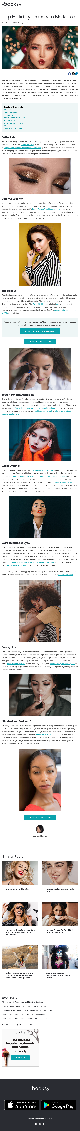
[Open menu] (77, 4)
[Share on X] (73, 73)
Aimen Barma (40, 836)
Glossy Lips (8, 126)
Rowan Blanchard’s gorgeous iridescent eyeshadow (36, 408)
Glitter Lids (8, 110)
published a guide (62, 663)
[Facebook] (36, 1124)
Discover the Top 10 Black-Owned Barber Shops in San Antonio (27, 1010)
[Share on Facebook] (69, 73)
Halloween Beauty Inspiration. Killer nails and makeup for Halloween (20, 932)
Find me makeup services (40, 341)
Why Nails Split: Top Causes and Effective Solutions (22, 1002)
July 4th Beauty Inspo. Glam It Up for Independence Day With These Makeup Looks (19, 975)
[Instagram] (44, 1124)
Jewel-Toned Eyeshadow (14, 118)
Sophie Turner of (52, 476)
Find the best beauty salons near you (17, 1024)
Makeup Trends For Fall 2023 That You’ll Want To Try (59, 931)
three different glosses (16, 663)
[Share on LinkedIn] (76, 73)
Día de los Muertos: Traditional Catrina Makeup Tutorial (58, 975)
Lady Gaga (30, 476)
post (58, 304)
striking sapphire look (43, 411)
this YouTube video (65, 574)
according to (43, 734)
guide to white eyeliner (64, 482)
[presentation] (20, 873)
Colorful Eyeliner (10, 112)
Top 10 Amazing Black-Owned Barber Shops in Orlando (24, 1018)
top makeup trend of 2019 (42, 470)
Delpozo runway (27, 144)
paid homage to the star (16, 565)
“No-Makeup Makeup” (13, 128)
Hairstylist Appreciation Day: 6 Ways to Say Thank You (24, 1006)
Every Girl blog (39, 304)
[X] (40, 1124)
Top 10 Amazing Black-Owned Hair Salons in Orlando (23, 1014)
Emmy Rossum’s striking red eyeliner (47, 209)
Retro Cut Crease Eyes (13, 123)
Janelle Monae (19, 476)
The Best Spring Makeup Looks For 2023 (59, 890)
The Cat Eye (9, 115)
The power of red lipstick (17, 889)
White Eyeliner (10, 120)
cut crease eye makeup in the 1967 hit (31, 562)
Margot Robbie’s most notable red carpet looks (22, 147)
